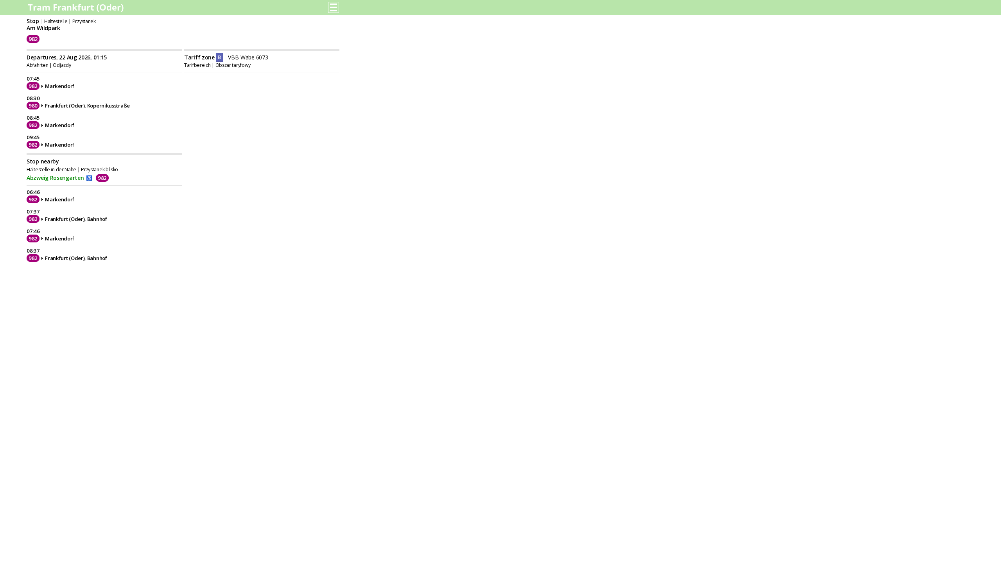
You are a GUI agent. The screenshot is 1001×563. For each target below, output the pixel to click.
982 (33, 39)
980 (33, 105)
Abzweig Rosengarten (55, 177)
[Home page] (76, 9)
